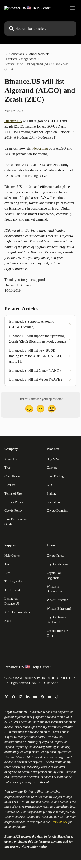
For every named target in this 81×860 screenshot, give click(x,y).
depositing (41, 148)
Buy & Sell (54, 459)
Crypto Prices (55, 555)
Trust (7, 467)
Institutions (54, 502)
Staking (51, 493)
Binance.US (13, 121)
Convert (52, 467)
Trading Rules (13, 581)
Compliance (12, 476)
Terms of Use (13, 493)
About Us (10, 459)
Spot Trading (55, 476)
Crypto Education (58, 564)
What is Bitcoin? (57, 600)
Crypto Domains (57, 510)
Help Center (12, 555)
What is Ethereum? (59, 608)
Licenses (9, 485)
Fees (7, 573)
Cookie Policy (13, 510)
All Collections (14, 54)
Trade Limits (12, 590)
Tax (6, 564)
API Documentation (17, 612)
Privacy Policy (13, 502)
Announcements (39, 54)
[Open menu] (72, 8)
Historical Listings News (20, 59)
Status (8, 620)
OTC (50, 485)
